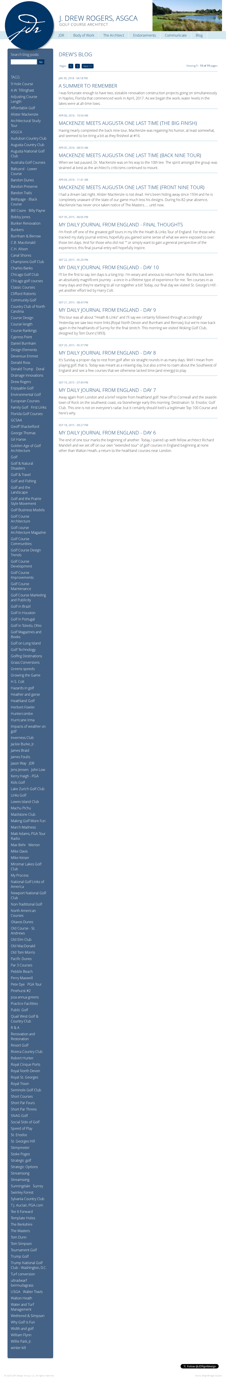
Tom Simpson (21, 1243)
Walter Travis (33, 1291)
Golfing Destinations (26, 656)
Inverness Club (22, 737)
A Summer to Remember (88, 85)
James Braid (20, 750)
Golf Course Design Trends (26, 552)
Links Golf (18, 795)
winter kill (18, 1347)
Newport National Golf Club (28, 895)
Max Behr (18, 844)
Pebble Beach (22, 971)
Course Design (22, 317)
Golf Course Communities (21, 541)
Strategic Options (24, 1166)
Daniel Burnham (23, 343)
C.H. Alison (19, 248)
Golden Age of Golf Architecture (26, 448)
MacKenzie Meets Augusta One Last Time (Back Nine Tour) (130, 155)
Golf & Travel (21, 474)
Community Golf (23, 300)
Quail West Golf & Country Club (24, 1019)
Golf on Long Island (26, 643)
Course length (21, 324)
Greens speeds (23, 668)
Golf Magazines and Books (26, 634)
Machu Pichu (21, 808)
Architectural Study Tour (26, 123)
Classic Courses (23, 287)
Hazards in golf (22, 688)
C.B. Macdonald (23, 242)
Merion (34, 844)
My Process (19, 875)
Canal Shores (21, 255)
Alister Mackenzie (24, 114)
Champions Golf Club (27, 261)
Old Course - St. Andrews (23, 931)
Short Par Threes (24, 1109)
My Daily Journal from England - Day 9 (107, 309)
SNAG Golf (19, 1115)
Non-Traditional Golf (26, 904)
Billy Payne (37, 210)
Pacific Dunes (21, 958)
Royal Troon (20, 1083)
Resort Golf (19, 1045)
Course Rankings (24, 330)
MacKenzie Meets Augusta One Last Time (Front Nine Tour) (131, 187)
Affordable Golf (23, 107)
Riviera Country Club (27, 1051)
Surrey (38, 1186)
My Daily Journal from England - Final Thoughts (121, 224)
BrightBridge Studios (212, 1375)
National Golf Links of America (27, 884)
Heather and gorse (25, 694)
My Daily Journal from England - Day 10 (109, 267)
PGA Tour (34, 984)
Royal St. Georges (24, 1077)
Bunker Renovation (25, 223)
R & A (15, 1027)
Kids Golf (18, 782)
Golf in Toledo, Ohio (26, 625)
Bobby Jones (20, 216)
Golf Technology (23, 649)
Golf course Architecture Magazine (28, 530)
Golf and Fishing (23, 481)
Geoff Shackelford (25, 426)
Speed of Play (21, 1128)
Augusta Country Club (27, 144)
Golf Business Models (28, 509)
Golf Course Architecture (20, 519)
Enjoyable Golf (22, 388)
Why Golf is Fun (23, 1322)
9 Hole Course (22, 83)
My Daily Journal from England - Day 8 (107, 352)
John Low (38, 769)
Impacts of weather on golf (28, 729)
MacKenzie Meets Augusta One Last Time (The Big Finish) (128, 123)
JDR (61, 35)
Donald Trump (22, 368)
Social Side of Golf (25, 1122)
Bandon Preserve (24, 186)
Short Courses (22, 1096)
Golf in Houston (23, 612)
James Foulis (20, 756)
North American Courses (23, 913)
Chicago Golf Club (25, 274)
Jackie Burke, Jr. (23, 744)
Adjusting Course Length (24, 99)
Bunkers (17, 229)
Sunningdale (20, 1186)
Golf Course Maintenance (21, 586)
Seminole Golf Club (26, 1090)
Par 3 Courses (21, 965)
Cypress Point (21, 337)
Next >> (87, 66)
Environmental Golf (26, 394)
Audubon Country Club (29, 138)
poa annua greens (25, 997)
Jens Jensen (19, 769)
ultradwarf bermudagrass (22, 1283)
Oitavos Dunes (22, 921)
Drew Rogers (21, 381)
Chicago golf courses (27, 280)
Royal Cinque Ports (25, 1064)
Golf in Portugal (23, 619)
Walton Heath (21, 1298)
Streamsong (20, 1173)
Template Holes (23, 1218)
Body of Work (83, 35)
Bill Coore (18, 210)
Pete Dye (18, 984)
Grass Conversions (25, 662)
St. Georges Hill (23, 1141)
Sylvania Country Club (27, 1198)
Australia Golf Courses (28, 162)
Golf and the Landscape (20, 490)
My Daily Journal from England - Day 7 (107, 390)
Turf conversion (23, 1274)
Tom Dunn (18, 1237)
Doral (40, 368)
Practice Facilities (24, 1003)
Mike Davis (19, 851)
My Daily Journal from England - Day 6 (107, 432)
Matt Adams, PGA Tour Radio (28, 836)
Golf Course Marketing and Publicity (28, 597)
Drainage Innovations (27, 375)
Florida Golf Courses (27, 413)
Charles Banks (22, 268)
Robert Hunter (22, 1058)
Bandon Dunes (22, 180)
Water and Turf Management (22, 1307)
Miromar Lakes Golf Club (26, 866)
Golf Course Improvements (22, 575)
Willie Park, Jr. (21, 1341)
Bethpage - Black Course (24, 202)
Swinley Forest (22, 1192)
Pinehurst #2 (21, 990)
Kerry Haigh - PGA (25, 776)
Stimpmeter (20, 1147)
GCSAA (16, 420)
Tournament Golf (24, 1250)
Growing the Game (25, 675)
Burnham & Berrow (26, 236)
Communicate (176, 35)
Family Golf (19, 407)
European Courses (25, 400)
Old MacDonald (23, 945)
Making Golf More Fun (28, 820)
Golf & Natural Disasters (22, 466)
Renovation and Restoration (23, 1036)
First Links (38, 407)
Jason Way (18, 763)
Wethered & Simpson (27, 1315)
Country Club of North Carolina (28, 309)
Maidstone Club (23, 814)
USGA (15, 1291)
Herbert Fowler (23, 707)
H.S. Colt (17, 681)
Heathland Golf (23, 700)
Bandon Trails (21, 192)
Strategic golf (21, 1160)
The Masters (20, 1230)
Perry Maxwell (22, 977)
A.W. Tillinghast (22, 90)
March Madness (23, 827)
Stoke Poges (20, 1154)
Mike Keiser (20, 857)
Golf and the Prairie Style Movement (26, 501)
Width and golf (22, 1328)
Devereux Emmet (24, 356)
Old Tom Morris (23, 952)
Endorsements (144, 35)
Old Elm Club (21, 939)
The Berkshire (21, 1224)
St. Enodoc (19, 1134)
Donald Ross (20, 362)
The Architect (113, 35)
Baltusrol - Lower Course (24, 171)
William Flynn (21, 1334)
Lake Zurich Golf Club (28, 788)
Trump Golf (20, 1256)
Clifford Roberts (23, 293)
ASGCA (16, 132)
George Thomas (23, 432)
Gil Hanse (18, 439)
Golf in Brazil (21, 606)
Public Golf (19, 1009)
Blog (199, 35)
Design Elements (24, 349)
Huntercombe (22, 713)
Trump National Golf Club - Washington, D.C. (29, 1265)
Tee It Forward (22, 1211)
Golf (14, 457)
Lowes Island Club (25, 801)
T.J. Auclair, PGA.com (27, 1205)
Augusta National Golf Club (28, 153)
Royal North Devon (25, 1070)
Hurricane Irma (22, 720)
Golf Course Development (21, 564)
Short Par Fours (23, 1102)
